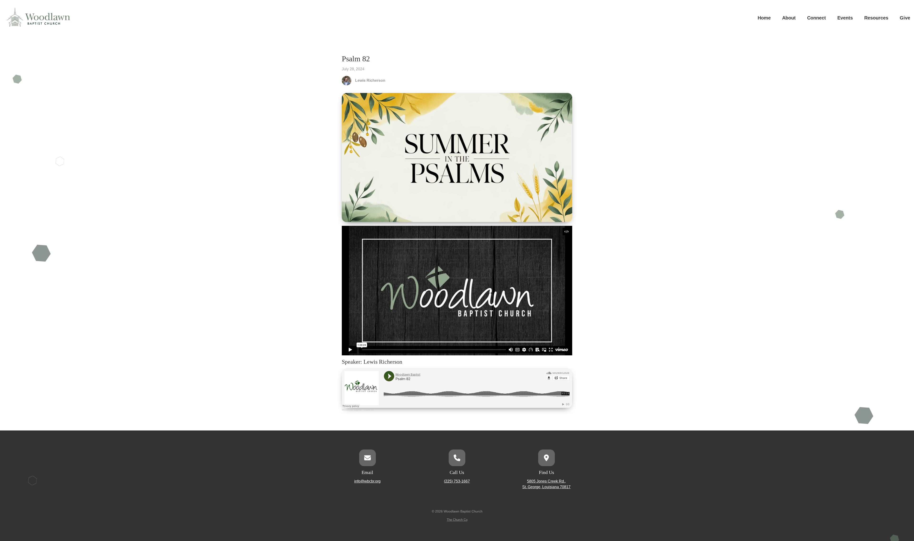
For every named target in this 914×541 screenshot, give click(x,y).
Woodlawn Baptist (352, 409)
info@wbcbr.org (367, 481)
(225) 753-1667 (457, 481)
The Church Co (457, 520)
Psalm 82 (369, 409)
